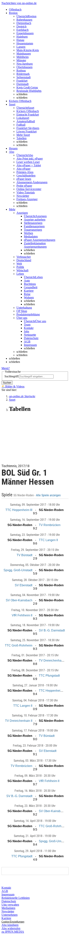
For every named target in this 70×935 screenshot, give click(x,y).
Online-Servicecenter (28, 189)
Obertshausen (24, 67)
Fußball (20, 124)
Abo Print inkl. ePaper (29, 158)
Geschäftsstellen (25, 175)
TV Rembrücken (49, 525)
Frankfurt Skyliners (27, 128)
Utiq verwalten (10, 904)
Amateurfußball (25, 121)
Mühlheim (22, 57)
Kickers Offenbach (27, 111)
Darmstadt (22, 84)
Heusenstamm (24, 43)
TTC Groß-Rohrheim (18, 645)
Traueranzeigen (33, 229)
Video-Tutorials (25, 192)
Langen (20, 46)
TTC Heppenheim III (18, 510)
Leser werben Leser (28, 162)
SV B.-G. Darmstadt (52, 630)
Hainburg (22, 36)
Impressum (30, 344)
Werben (28, 233)
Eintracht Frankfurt (27, 114)
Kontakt (28, 328)
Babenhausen (24, 19)
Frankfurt (21, 80)
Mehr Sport (23, 134)
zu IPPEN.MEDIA (12, 931)
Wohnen (29, 297)
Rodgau (21, 70)
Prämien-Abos (24, 172)
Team (27, 324)
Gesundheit (30, 287)
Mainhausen (23, 53)
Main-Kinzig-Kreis (27, 50)
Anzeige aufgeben (34, 219)
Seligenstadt (23, 77)
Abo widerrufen (10, 928)
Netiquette (30, 334)
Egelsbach (22, 29)
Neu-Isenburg (24, 63)
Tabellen (21, 138)
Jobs (26, 331)
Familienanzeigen (34, 226)
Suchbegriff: (11, 376)
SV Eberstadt (23, 585)
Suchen (7, 382)
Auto (27, 280)
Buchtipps (30, 284)
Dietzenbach (23, 23)
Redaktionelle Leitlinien (15, 897)
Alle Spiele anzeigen (48, 495)
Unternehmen (9, 914)
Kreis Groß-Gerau (27, 87)
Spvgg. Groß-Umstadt (18, 570)
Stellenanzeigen (33, 223)
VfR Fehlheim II (22, 615)
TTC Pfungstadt (49, 675)
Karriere (29, 290)
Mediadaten (31, 236)
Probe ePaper (24, 185)
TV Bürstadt (24, 555)
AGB (27, 341)
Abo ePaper (23, 168)
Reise (27, 294)
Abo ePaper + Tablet (28, 165)
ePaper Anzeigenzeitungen (39, 239)
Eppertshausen (25, 33)
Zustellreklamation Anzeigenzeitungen (35, 245)
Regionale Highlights (28, 90)
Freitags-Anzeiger (27, 199)
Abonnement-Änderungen (31, 182)
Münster (21, 60)
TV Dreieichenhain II (52, 660)
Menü (4, 368)
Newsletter (22, 195)
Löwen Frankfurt (26, 131)
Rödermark (23, 73)
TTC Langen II (48, 540)
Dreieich (21, 26)
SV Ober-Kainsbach (19, 600)
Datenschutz (31, 338)
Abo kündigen (9, 925)
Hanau (20, 40)
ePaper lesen (23, 178)
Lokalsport (22, 118)
